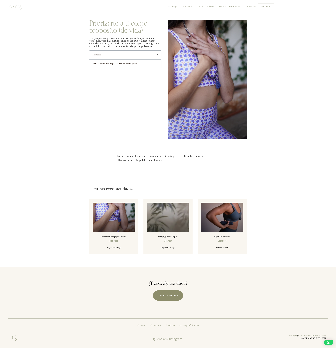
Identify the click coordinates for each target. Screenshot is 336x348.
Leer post (113, 241)
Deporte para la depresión (222, 237)
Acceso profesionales (189, 325)
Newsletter (170, 325)
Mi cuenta (266, 7)
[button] (158, 55)
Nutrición (187, 7)
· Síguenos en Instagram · (166, 339)
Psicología (172, 7)
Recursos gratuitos (228, 7)
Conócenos (250, 7)
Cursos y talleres (206, 7)
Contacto (141, 325)
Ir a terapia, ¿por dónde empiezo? (168, 237)
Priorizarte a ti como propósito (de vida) (113, 237)
